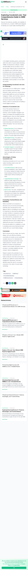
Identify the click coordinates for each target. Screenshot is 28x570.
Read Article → (5, 329)
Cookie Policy (16, 565)
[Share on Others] (15, 283)
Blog (7, 6)
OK (14, 567)
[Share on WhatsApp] (12, 283)
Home (2, 6)
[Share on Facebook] (10, 283)
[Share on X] (7, 283)
